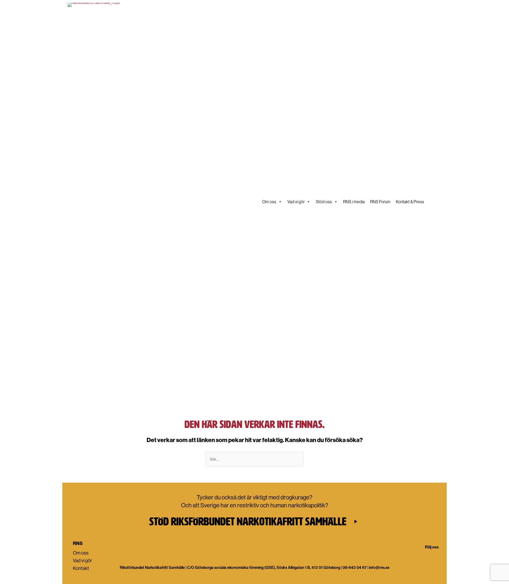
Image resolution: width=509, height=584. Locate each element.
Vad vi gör (296, 201)
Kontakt (81, 568)
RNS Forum (380, 201)
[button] (254, 521)
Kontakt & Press (410, 201)
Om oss (269, 201)
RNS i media (354, 201)
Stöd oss (324, 201)
